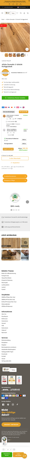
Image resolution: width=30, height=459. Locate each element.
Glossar (3, 358)
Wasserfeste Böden (6, 278)
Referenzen (5, 318)
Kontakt (4, 356)
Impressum (4, 332)
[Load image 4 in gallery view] (18, 55)
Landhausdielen (5, 285)
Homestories (5, 321)
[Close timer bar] (29, 0)
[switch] (4, 444)
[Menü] (2, 13)
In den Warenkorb (14, 158)
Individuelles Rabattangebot (9, 349)
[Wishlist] (17, 13)
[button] (20, 13)
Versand (4, 323)
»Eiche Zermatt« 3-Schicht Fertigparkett (17, 19)
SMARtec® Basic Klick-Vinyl (8, 297)
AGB (3, 325)
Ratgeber (4, 345)
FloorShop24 (5, 316)
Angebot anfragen (11, 424)
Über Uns (4, 314)
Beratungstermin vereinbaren (9, 347)
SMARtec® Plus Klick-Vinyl (8, 299)
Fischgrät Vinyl (5, 275)
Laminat (4, 287)
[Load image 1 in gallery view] (6, 55)
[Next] (27, 201)
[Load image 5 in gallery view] (22, 55)
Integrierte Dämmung (7, 280)
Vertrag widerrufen (6, 361)
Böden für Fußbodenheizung (9, 273)
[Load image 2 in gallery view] (10, 55)
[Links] (2, 55)
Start (3, 19)
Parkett (3, 289)
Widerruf (4, 330)
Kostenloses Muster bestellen (16, 98)
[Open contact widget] (24, 455)
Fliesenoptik (5, 282)
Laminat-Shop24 (8, 437)
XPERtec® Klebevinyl (7, 306)
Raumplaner (5, 342)
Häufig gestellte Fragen (7, 351)
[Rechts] (27, 55)
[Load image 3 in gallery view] (14, 55)
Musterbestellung (6, 340)
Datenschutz (5, 328)
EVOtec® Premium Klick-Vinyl (9, 301)
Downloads (4, 354)
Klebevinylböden (6, 304)
